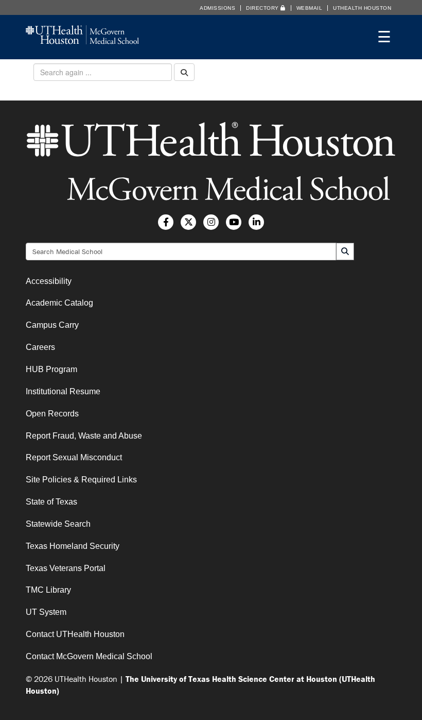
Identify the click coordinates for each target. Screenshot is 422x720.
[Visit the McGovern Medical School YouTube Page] (233, 222)
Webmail (309, 8)
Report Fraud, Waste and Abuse (84, 435)
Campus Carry (52, 325)
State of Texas (51, 501)
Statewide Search (58, 524)
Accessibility (49, 281)
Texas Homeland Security (72, 546)
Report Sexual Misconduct (74, 457)
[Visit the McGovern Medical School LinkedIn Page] (256, 222)
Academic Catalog (59, 302)
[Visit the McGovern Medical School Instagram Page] (211, 222)
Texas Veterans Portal (66, 568)
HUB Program (51, 369)
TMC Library (48, 589)
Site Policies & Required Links (81, 479)
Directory (263, 8)
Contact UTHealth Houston (75, 634)
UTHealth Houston (362, 8)
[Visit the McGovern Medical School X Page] (188, 222)
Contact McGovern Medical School (89, 656)
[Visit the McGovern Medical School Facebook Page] (165, 222)
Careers (40, 347)
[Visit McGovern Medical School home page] (82, 41)
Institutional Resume (63, 391)
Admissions (217, 8)
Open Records (52, 413)
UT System (46, 612)
